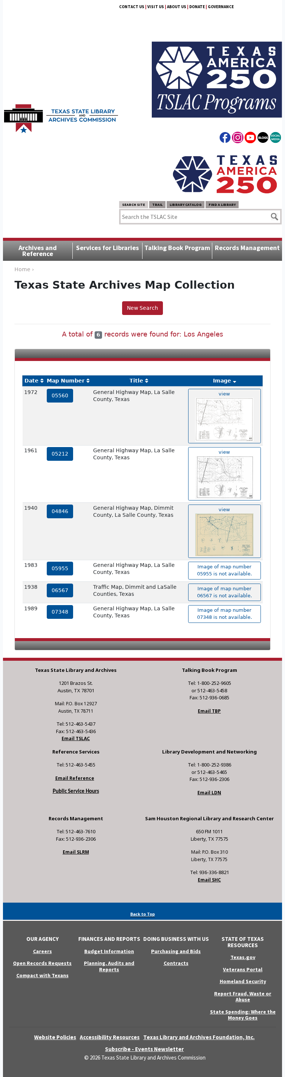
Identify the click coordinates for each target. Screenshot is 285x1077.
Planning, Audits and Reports (109, 966)
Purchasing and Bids (176, 951)
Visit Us (155, 6)
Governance (221, 6)
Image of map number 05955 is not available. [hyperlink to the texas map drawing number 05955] (224, 570)
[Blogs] (263, 139)
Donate (197, 6)
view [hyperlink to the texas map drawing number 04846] (224, 509)
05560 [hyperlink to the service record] (60, 395)
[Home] (61, 115)
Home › (24, 269)
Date (31, 381)
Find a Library (222, 204)
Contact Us (131, 6)
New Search (142, 308)
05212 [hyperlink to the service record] (60, 454)
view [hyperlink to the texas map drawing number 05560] (224, 394)
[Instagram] (237, 139)
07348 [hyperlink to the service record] (60, 612)
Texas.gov (242, 957)
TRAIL (157, 204)
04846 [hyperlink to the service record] (60, 511)
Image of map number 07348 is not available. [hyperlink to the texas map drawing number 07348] (224, 613)
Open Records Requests (42, 963)
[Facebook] (225, 139)
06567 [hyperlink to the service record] (60, 590)
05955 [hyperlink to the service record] (60, 568)
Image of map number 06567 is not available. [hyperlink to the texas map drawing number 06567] (224, 592)
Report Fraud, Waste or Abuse (242, 996)
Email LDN (209, 792)
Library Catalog (186, 204)
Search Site (133, 204)
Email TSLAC (76, 738)
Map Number (66, 381)
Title (136, 381)
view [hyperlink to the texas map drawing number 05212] (224, 452)
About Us (176, 6)
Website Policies (55, 1037)
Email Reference (74, 778)
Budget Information (109, 951)
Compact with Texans (42, 975)
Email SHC (209, 880)
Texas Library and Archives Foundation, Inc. (199, 1037)
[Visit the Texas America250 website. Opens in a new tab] (224, 174)
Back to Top (142, 914)
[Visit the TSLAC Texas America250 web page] (217, 71)
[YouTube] (250, 139)
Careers (42, 951)
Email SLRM (76, 852)
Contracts (176, 963)
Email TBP (209, 711)
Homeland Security (243, 981)
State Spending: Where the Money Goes (243, 1014)
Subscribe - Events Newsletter (144, 1049)
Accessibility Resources (110, 1037)
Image (222, 381)
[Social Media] (275, 139)
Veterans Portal (242, 969)
